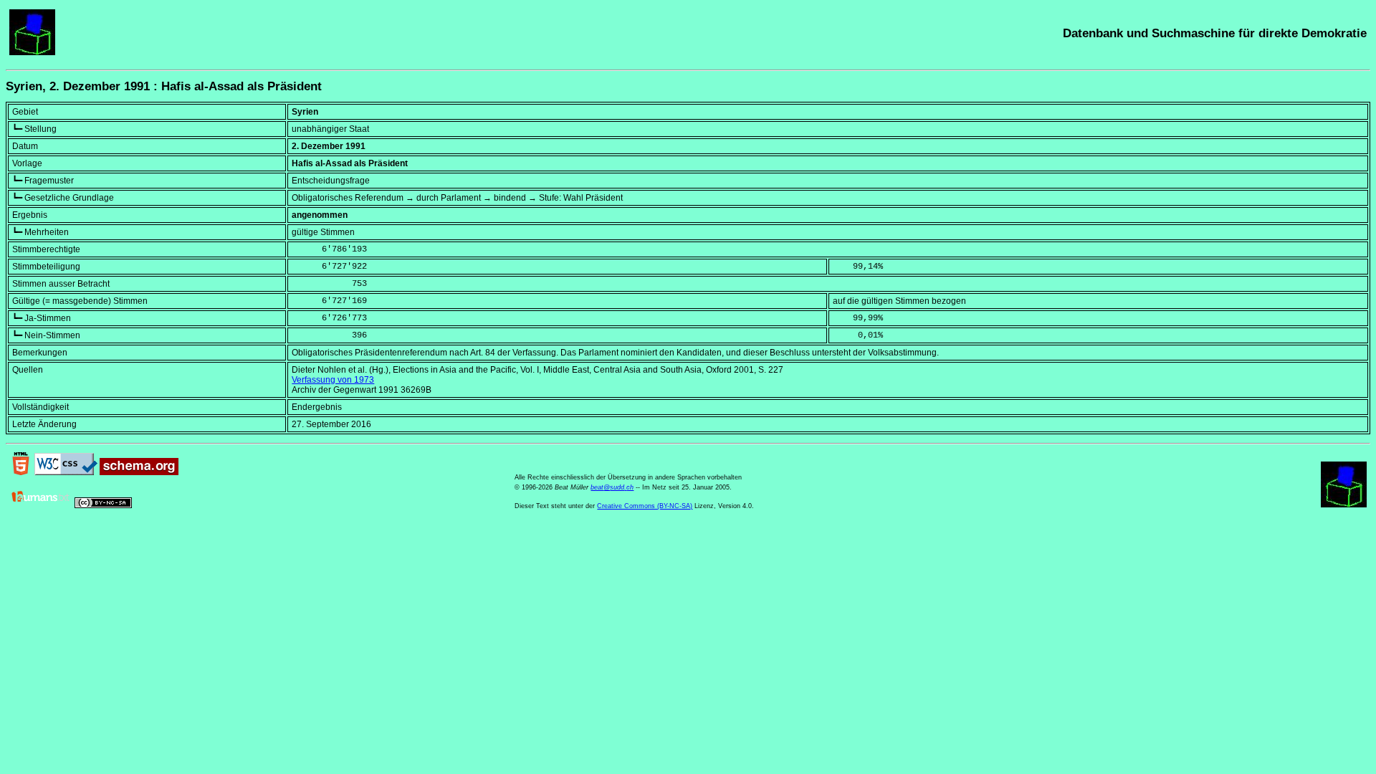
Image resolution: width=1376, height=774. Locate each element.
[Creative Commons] (103, 505)
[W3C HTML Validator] (20, 472)
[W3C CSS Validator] (65, 472)
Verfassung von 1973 (333, 380)
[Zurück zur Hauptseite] (32, 52)
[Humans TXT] (40, 505)
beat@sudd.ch (612, 487)
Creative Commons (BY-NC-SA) (644, 506)
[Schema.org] (139, 472)
